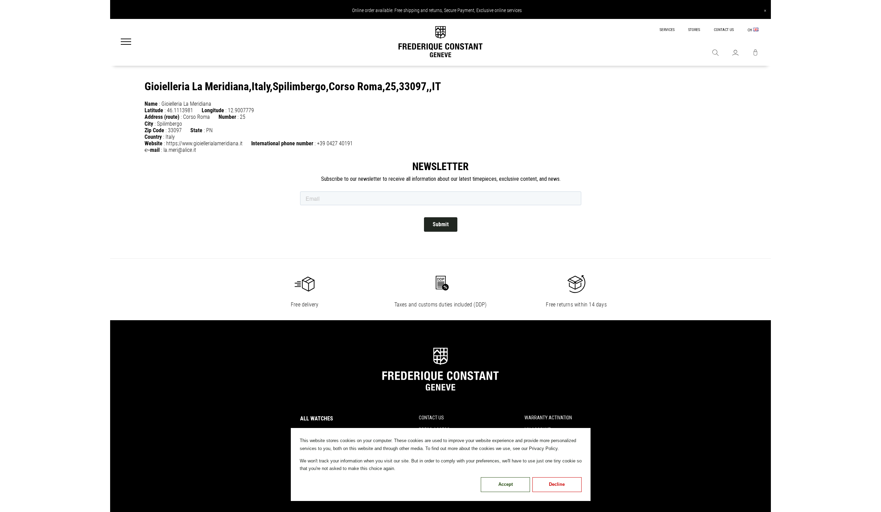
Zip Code (154, 130)
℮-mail (152, 150)
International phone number (282, 143)
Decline (557, 484)
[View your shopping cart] (755, 53)
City (149, 124)
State (196, 130)
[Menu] (126, 42)
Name (151, 104)
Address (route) (162, 117)
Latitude (154, 110)
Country (153, 137)
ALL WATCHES (316, 418)
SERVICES (667, 30)
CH (750, 30)
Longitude (213, 110)
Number (227, 117)
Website (153, 143)
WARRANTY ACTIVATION (548, 417)
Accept (505, 484)
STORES (694, 30)
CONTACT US (724, 30)
